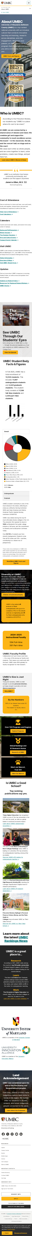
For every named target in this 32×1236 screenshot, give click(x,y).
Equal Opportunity (16, 1216)
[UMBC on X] (8, 1134)
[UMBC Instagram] (12, 1134)
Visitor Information (6, 258)
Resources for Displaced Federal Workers (14, 283)
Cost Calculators (6, 214)
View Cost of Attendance (8, 212)
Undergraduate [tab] (9, 493)
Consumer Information (16, 1221)
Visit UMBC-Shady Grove (8, 263)
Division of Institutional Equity (13, 595)
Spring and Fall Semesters (9, 230)
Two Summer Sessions (7, 235)
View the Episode (10, 352)
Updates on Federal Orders (9, 281)
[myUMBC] (5, 1139)
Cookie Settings (8, 1218)
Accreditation (6, 1216)
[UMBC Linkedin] (21, 1134)
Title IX (16, 1218)
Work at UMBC (5, 1164)
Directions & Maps (6, 260)
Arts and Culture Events (8, 237)
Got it (7, 1233)
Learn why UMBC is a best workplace (15, 998)
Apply (16, 1198)
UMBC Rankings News (16, 939)
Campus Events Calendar (8, 240)
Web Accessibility (23, 1218)
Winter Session (5, 232)
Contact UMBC (5, 1175)
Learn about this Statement (16, 1110)
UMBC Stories (4, 286)
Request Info (16, 1194)
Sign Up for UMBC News (16, 1206)
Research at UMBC (18, 752)
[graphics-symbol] (10, 411)
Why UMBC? (9, 691)
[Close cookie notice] (30, 1225)
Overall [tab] (6, 431)
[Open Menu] (29, 3)
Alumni (3, 1147)
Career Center (5, 1150)
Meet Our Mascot (18, 773)
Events (3, 1153)
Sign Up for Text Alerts (7, 1188)
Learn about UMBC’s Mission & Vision (14, 160)
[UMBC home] (6, 3)
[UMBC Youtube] (16, 1134)
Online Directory (5, 1172)
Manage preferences (20, 1233)
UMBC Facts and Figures (11, 56)
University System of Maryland (14, 1213)
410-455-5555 (12, 1186)
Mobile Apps (4, 1156)
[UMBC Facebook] (3, 1134)
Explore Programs (18, 731)
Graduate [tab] (7, 498)
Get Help (3, 1178)
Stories (3, 1158)
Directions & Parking (7, 1128)
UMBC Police (4, 1186)
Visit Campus (4, 1161)
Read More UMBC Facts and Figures (16, 562)
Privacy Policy (11, 1229)
